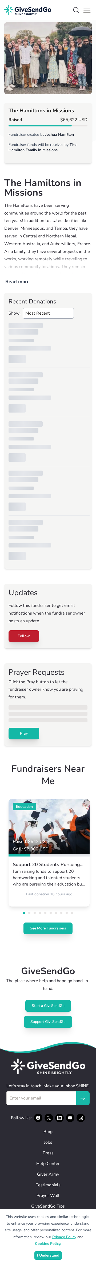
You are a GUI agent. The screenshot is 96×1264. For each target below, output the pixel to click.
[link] (49, 853)
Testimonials (48, 1185)
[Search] (76, 10)
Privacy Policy (64, 1237)
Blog (48, 1132)
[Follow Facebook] (38, 1118)
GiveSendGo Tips (48, 1206)
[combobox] (48, 313)
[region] (48, 58)
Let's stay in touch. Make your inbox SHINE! (48, 1086)
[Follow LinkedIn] (59, 1118)
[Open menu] (87, 10)
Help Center (48, 1164)
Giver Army (48, 1174)
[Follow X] (49, 1118)
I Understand (48, 1255)
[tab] (24, 913)
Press (48, 1153)
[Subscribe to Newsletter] (83, 1098)
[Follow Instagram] (81, 1118)
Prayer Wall (48, 1196)
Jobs (48, 1142)
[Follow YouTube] (70, 1118)
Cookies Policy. (48, 1243)
